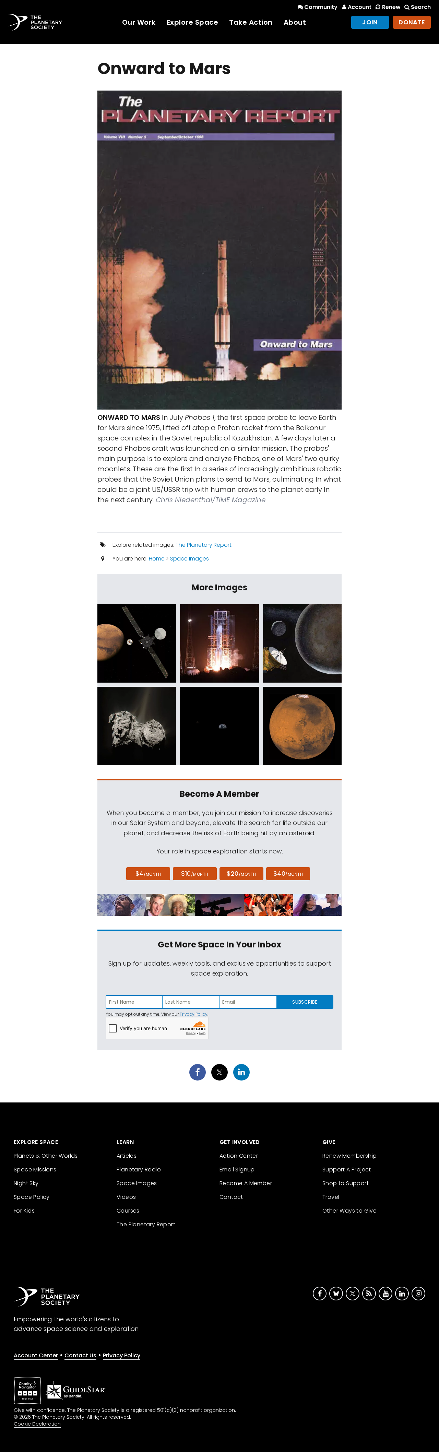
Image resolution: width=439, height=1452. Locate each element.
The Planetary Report (204, 545)
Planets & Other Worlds (46, 1156)
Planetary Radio (139, 1169)
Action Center (239, 1156)
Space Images (189, 559)
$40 (288, 873)
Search (421, 7)
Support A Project (346, 1169)
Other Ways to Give (349, 1211)
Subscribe (304, 1002)
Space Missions (35, 1169)
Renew (391, 7)
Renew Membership (349, 1156)
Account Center (36, 1355)
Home (157, 559)
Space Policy (32, 1197)
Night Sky (26, 1183)
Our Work (139, 22)
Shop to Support (345, 1183)
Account (359, 7)
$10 (194, 873)
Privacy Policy (193, 1014)
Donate (412, 22)
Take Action (251, 22)
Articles (127, 1156)
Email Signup (237, 1169)
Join (370, 22)
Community (320, 7)
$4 (148, 873)
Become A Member (246, 1183)
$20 (241, 873)
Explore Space (192, 22)
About (295, 22)
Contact (231, 1197)
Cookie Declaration (37, 1423)
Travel (330, 1197)
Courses (128, 1211)
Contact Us (80, 1355)
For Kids (24, 1211)
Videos (126, 1197)
